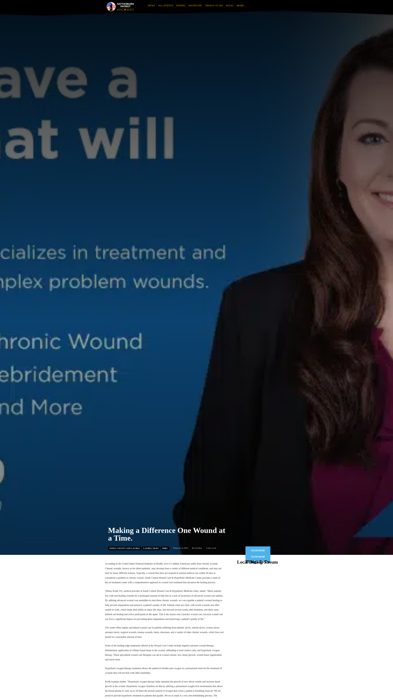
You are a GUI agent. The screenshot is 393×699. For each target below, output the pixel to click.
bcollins (198, 548)
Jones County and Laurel (124, 548)
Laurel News (151, 548)
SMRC (165, 548)
